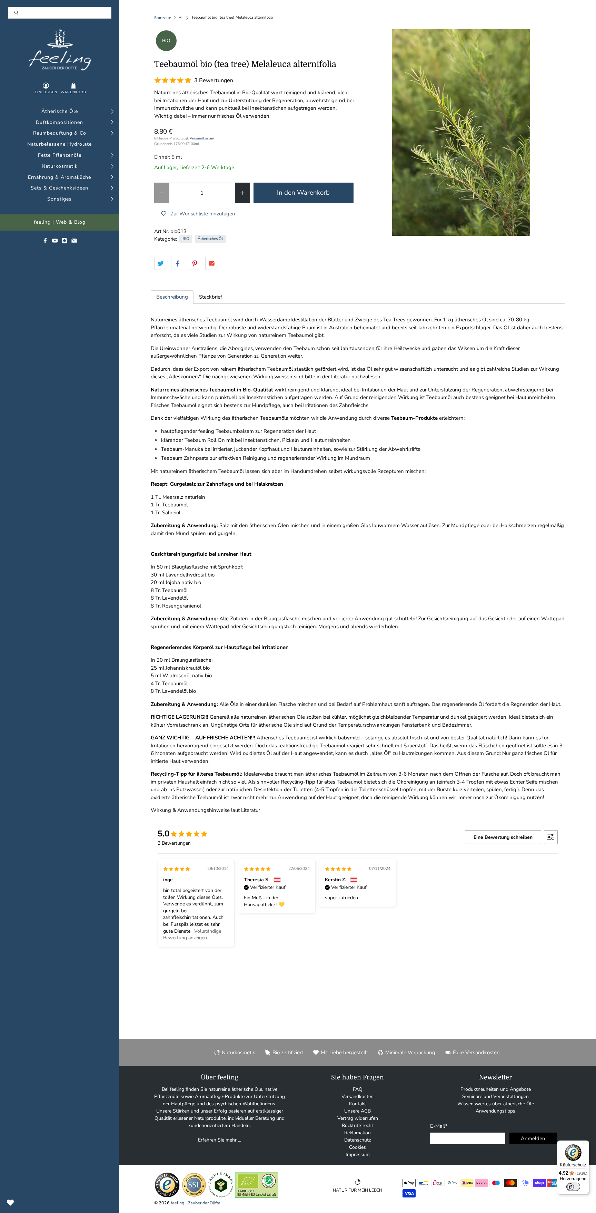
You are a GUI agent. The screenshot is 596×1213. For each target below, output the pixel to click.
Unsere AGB (357, 1111)
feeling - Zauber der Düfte (195, 1203)
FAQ (357, 1089)
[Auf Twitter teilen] (160, 263)
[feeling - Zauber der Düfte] (60, 49)
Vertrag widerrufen (357, 1118)
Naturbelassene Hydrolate (59, 144)
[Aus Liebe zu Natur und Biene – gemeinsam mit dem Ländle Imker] (221, 1196)
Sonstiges (59, 199)
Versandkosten (202, 138)
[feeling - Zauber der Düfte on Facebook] (45, 242)
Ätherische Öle (59, 112)
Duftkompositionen (59, 123)
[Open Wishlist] (10, 1203)
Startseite (162, 18)
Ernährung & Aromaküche (59, 178)
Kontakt (357, 1103)
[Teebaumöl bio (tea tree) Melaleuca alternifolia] (461, 132)
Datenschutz (357, 1140)
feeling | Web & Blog (60, 222)
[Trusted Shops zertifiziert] (167, 1196)
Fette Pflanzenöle (59, 155)
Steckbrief (210, 296)
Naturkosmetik (60, 166)
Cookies (357, 1147)
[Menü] (585, 1145)
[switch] (573, 1187)
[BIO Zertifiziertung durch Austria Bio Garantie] (256, 1196)
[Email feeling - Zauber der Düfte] (74, 242)
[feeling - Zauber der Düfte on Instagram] (64, 242)
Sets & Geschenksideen (59, 188)
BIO (185, 238)
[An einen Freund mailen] (211, 263)
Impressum (358, 1154)
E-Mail (438, 1126)
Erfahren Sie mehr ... (219, 1140)
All (181, 18)
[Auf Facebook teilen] (177, 263)
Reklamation (357, 1132)
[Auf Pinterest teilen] (194, 263)
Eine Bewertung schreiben (503, 837)
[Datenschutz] (194, 1196)
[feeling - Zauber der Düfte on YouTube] (55, 242)
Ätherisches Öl (210, 238)
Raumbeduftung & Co (59, 133)
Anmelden (533, 1138)
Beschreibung (172, 296)
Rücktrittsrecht (357, 1125)
